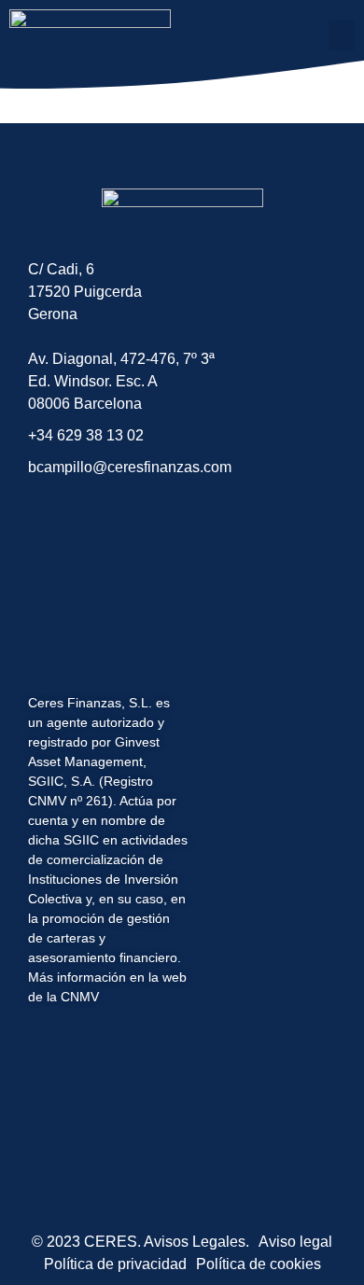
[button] (342, 35)
